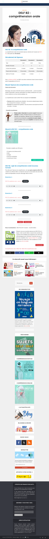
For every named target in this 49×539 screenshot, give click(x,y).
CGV (21, 537)
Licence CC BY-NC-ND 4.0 (7, 537)
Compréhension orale (11, 248)
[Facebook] (18, 442)
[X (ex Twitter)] (24, 442)
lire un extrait (27, 325)
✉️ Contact (27, 537)
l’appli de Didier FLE (33, 237)
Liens (23, 537)
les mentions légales (27, 532)
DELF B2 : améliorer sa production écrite (39, 274)
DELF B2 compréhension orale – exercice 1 (13, 181)
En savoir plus (39, 245)
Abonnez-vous (18, 514)
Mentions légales (16, 537)
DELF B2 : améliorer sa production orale (18, 274)
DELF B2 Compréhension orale (29, 248)
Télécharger (25, 181)
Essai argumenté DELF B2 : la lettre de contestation (18, 266)
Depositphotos (24, 497)
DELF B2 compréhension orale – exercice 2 (13, 197)
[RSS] (29, 442)
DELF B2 (24, 10)
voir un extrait (25, 241)
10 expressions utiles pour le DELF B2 (39, 266)
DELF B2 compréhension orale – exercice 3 (13, 211)
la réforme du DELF (12, 79)
